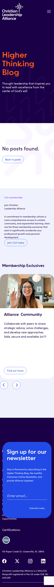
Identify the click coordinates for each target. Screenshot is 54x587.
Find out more (15, 370)
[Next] (16, 385)
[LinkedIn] (43, 561)
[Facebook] (4, 561)
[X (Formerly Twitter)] (17, 561)
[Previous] (4, 385)
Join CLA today (15, 242)
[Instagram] (30, 561)
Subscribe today (37, 508)
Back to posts (13, 159)
